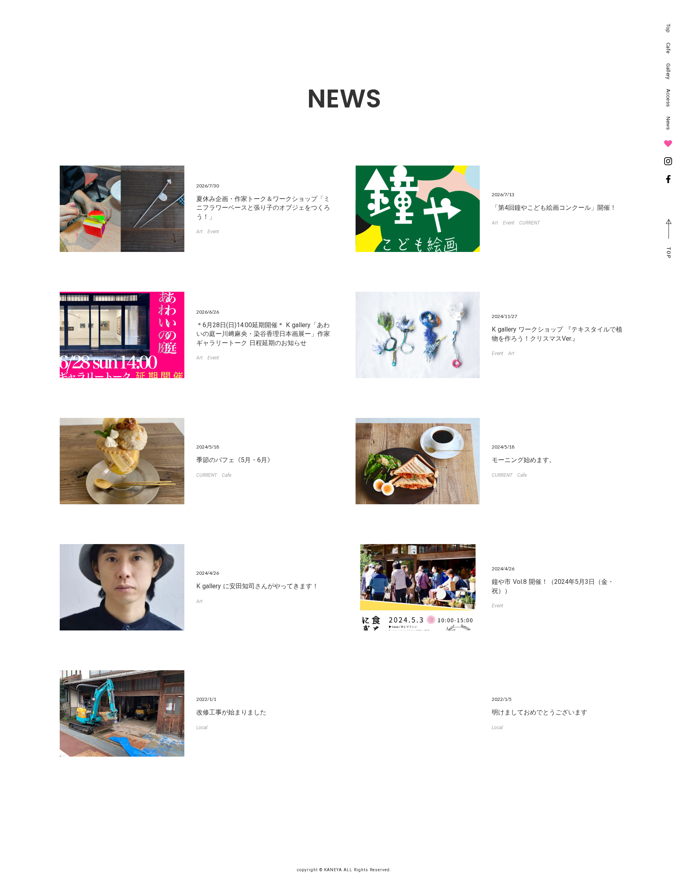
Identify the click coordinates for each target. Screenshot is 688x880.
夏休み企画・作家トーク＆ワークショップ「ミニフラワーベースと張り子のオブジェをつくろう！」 (263, 207)
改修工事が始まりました (231, 712)
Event (213, 231)
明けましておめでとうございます (539, 712)
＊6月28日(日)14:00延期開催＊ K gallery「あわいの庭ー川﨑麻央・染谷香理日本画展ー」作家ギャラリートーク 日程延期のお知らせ (263, 334)
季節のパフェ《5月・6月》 (235, 460)
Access (668, 98)
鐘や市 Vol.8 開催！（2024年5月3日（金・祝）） (553, 586)
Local (201, 727)
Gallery (668, 71)
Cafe (226, 475)
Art (199, 231)
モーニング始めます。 (523, 460)
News (668, 123)
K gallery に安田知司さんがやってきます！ (257, 586)
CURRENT (529, 222)
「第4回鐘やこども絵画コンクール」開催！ (554, 207)
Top (668, 28)
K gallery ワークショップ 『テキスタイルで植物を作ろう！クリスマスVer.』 (557, 334)
